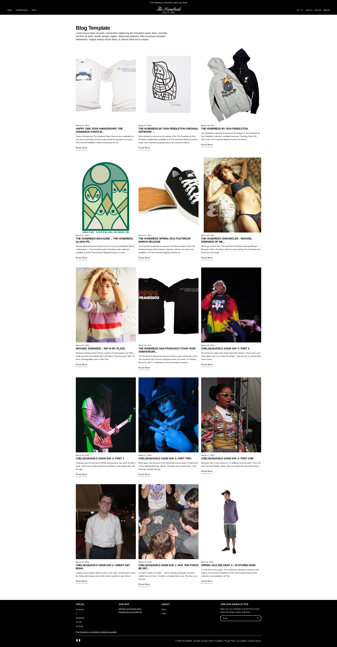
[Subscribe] (257, 618)
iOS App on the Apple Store (130, 609)
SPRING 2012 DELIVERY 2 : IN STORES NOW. (228, 565)
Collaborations (22, 10)
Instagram (80, 618)
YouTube (79, 626)
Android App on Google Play (130, 612)
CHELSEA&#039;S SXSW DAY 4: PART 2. (225, 348)
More (34, 10)
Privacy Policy (230, 641)
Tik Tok (79, 622)
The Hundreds (187, 641)
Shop (9, 10)
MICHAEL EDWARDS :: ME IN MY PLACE (100, 348)
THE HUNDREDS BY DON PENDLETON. (224, 128)
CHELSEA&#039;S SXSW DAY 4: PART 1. (100, 458)
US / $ (300, 10)
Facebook (80, 609)
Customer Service (254, 641)
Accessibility (241, 641)
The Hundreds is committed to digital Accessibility (96, 632)
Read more (81, 148)
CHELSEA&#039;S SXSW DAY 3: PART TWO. (165, 458)
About (164, 609)
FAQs (164, 614)
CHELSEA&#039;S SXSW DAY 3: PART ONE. (227, 458)
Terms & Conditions (216, 641)
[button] (326, 10)
